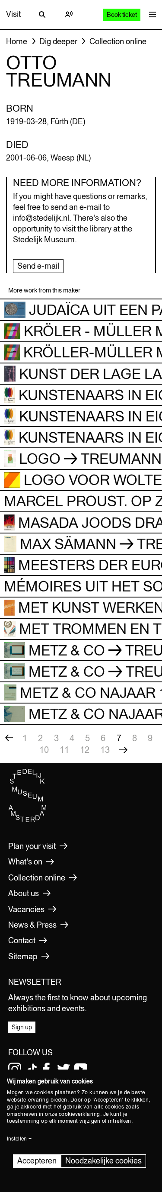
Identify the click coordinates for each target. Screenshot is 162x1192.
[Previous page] (9, 738)
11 (64, 750)
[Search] (41, 14)
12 (84, 750)
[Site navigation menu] (150, 14)
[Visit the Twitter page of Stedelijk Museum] (63, 1069)
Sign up (22, 1027)
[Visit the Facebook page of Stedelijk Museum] (46, 1069)
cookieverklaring (79, 1114)
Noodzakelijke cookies (103, 1160)
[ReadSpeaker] (69, 14)
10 (44, 750)
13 (105, 750)
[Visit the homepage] (27, 819)
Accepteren (37, 1160)
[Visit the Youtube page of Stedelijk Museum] (80, 1069)
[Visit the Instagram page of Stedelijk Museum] (14, 1069)
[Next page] (123, 750)
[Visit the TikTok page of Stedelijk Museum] (31, 1069)
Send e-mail (38, 265)
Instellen (17, 1139)
